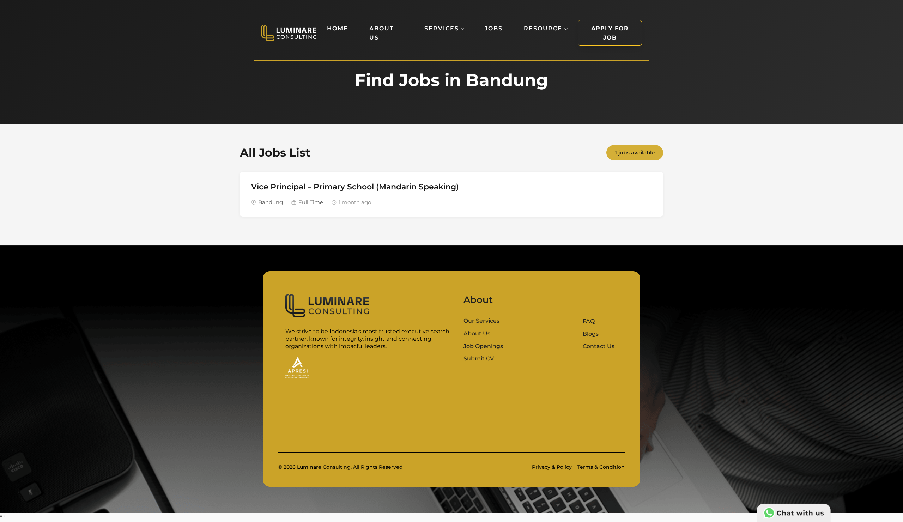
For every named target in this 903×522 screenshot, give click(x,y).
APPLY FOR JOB (610, 33)
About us (381, 33)
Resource (543, 28)
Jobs (494, 28)
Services (441, 28)
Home (337, 28)
